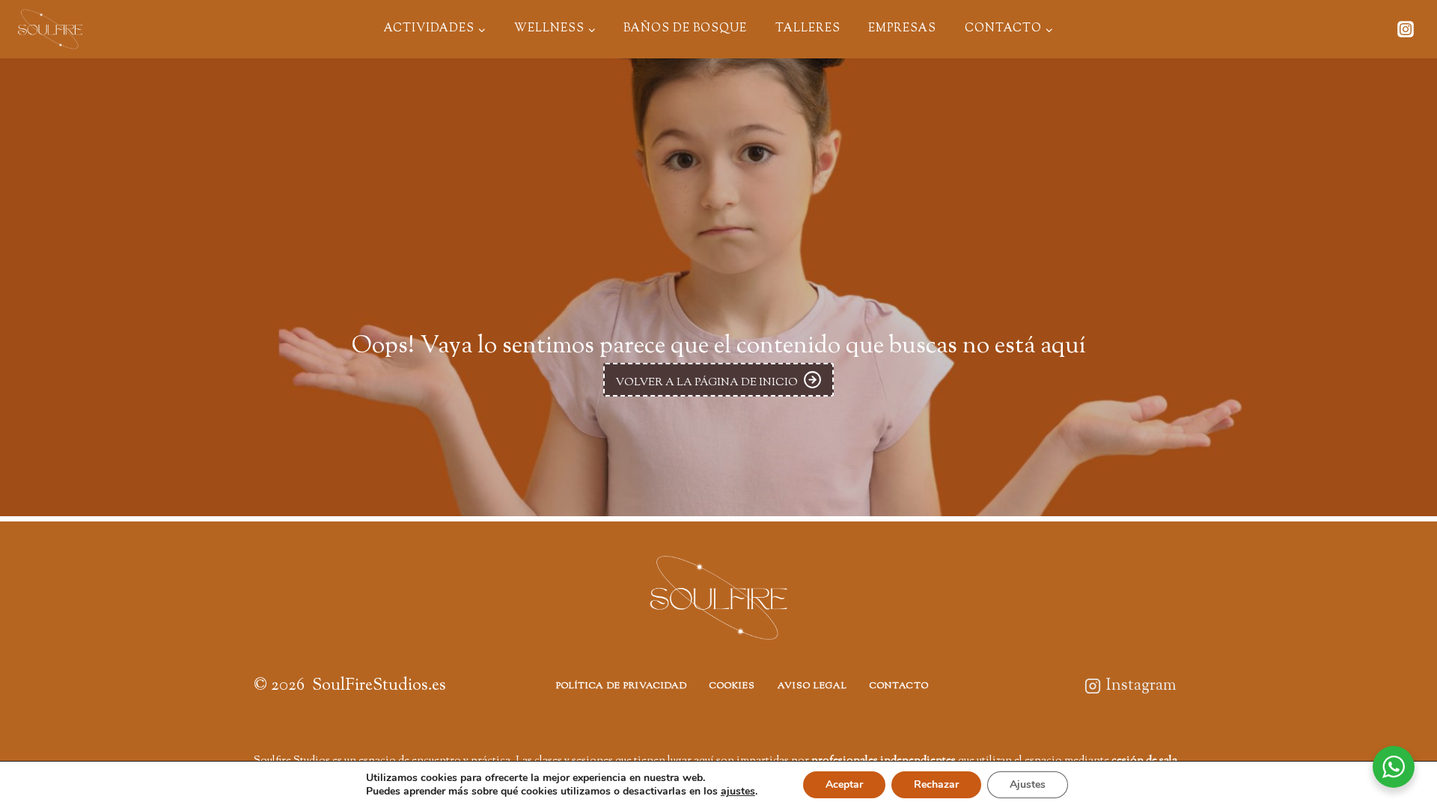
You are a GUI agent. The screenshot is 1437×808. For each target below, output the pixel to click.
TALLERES (807, 29)
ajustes (738, 791)
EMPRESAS (902, 29)
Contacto (899, 686)
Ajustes (1028, 784)
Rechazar (936, 784)
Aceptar (844, 784)
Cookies (732, 686)
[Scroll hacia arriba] (1393, 728)
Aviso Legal (812, 686)
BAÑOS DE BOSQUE (685, 29)
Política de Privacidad (621, 686)
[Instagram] (1405, 29)
